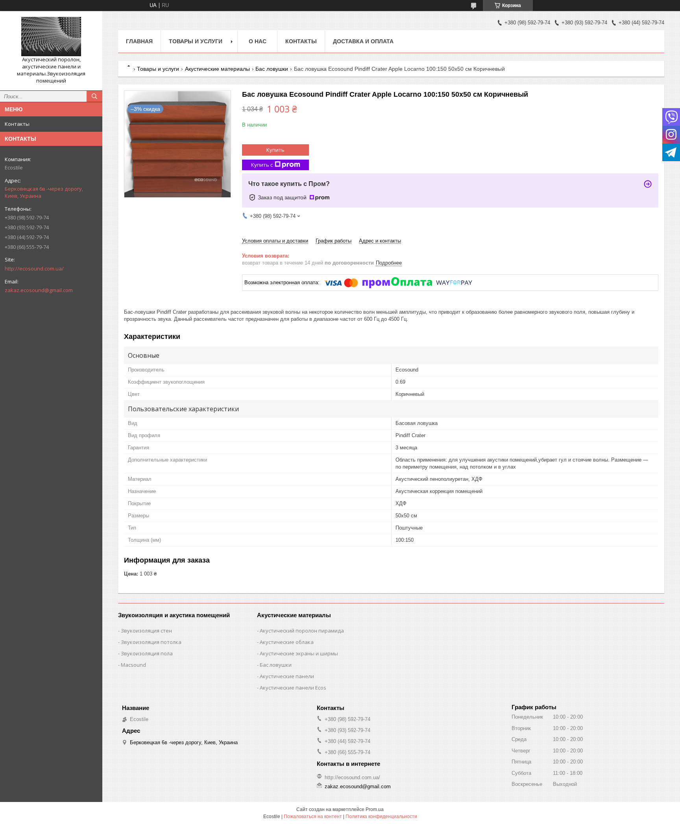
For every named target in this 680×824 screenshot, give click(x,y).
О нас (257, 41)
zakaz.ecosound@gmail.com (39, 290)
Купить (275, 149)
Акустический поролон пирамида (302, 630)
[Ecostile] (51, 36)
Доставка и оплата (363, 41)
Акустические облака (287, 642)
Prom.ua (375, 809)
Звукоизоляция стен (146, 630)
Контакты (17, 123)
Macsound (133, 664)
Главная (139, 41)
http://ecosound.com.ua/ (34, 268)
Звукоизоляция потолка (151, 642)
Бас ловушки (271, 69)
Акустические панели (287, 676)
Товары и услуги (195, 41)
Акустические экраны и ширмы (299, 653)
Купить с (262, 164)
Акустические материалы (217, 69)
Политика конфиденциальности (381, 816)
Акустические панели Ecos (293, 687)
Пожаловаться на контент (313, 816)
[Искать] (94, 96)
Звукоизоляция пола (147, 653)
